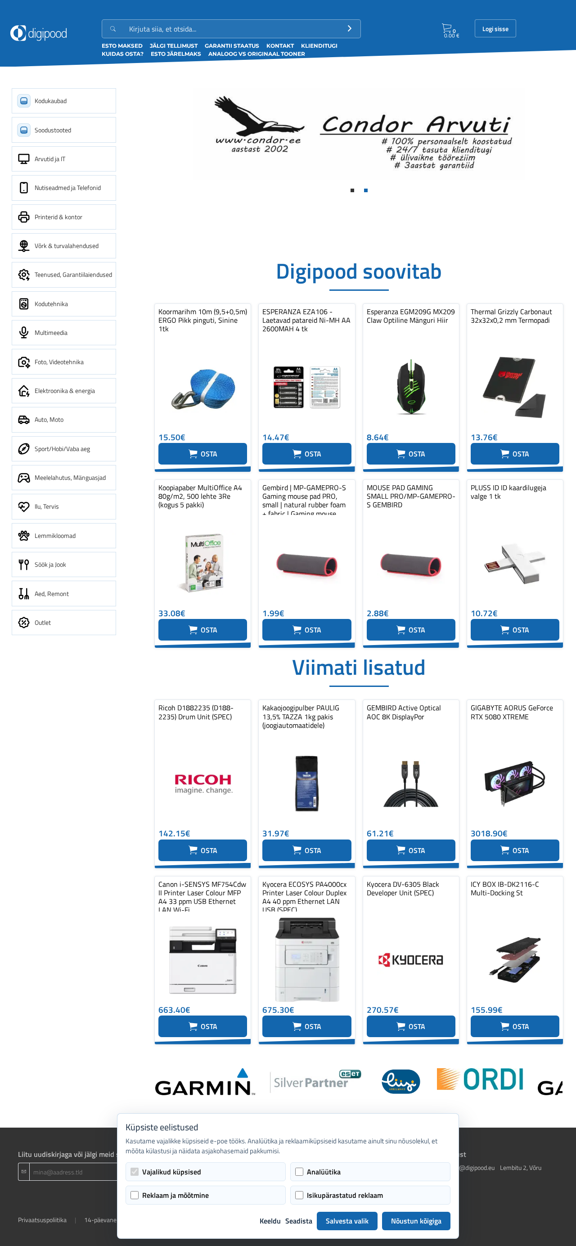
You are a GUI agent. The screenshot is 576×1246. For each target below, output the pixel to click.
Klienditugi (319, 45)
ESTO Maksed (122, 45)
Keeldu (270, 1220)
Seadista (298, 1220)
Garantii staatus (232, 45)
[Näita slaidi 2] (365, 190)
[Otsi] (349, 29)
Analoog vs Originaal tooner (256, 53)
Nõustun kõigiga (416, 1220)
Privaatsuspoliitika (42, 1219)
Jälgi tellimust (174, 45)
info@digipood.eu (472, 1167)
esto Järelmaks (176, 53)
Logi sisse (495, 29)
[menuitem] (64, 100)
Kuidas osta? (123, 53)
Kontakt (280, 45)
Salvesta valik (347, 1220)
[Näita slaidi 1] (352, 190)
